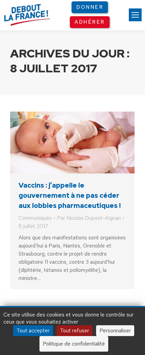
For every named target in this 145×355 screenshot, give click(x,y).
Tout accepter (33, 330)
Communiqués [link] (35, 217)
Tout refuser (74, 330)
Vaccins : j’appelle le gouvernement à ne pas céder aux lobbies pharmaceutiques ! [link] (70, 195)
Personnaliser (115, 330)
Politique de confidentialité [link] (74, 343)
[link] (135, 14)
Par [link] (89, 217)
